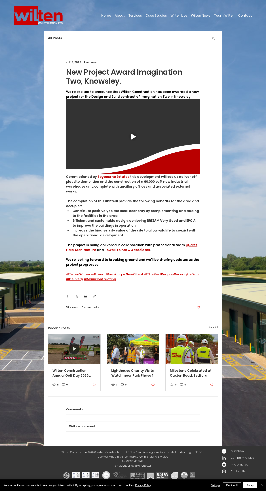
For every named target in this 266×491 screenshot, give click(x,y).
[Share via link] (94, 296)
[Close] (261, 485)
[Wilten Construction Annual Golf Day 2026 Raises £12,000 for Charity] (74, 349)
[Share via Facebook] (67, 296)
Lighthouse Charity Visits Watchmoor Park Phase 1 (132, 373)
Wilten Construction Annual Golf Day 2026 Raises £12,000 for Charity (74, 373)
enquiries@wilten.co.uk (136, 466)
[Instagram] (224, 471)
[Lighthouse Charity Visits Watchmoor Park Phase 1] (133, 349)
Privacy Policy (143, 485)
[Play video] (133, 136)
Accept (250, 485)
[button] (213, 38)
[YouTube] (224, 464)
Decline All (232, 485)
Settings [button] (215, 485)
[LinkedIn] (224, 458)
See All (213, 327)
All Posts (55, 38)
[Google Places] (224, 451)
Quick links (237, 451)
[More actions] (198, 62)
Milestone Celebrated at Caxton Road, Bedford (191, 373)
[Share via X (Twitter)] (76, 296)
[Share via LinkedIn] (85, 296)
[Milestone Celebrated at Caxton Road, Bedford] (192, 349)
